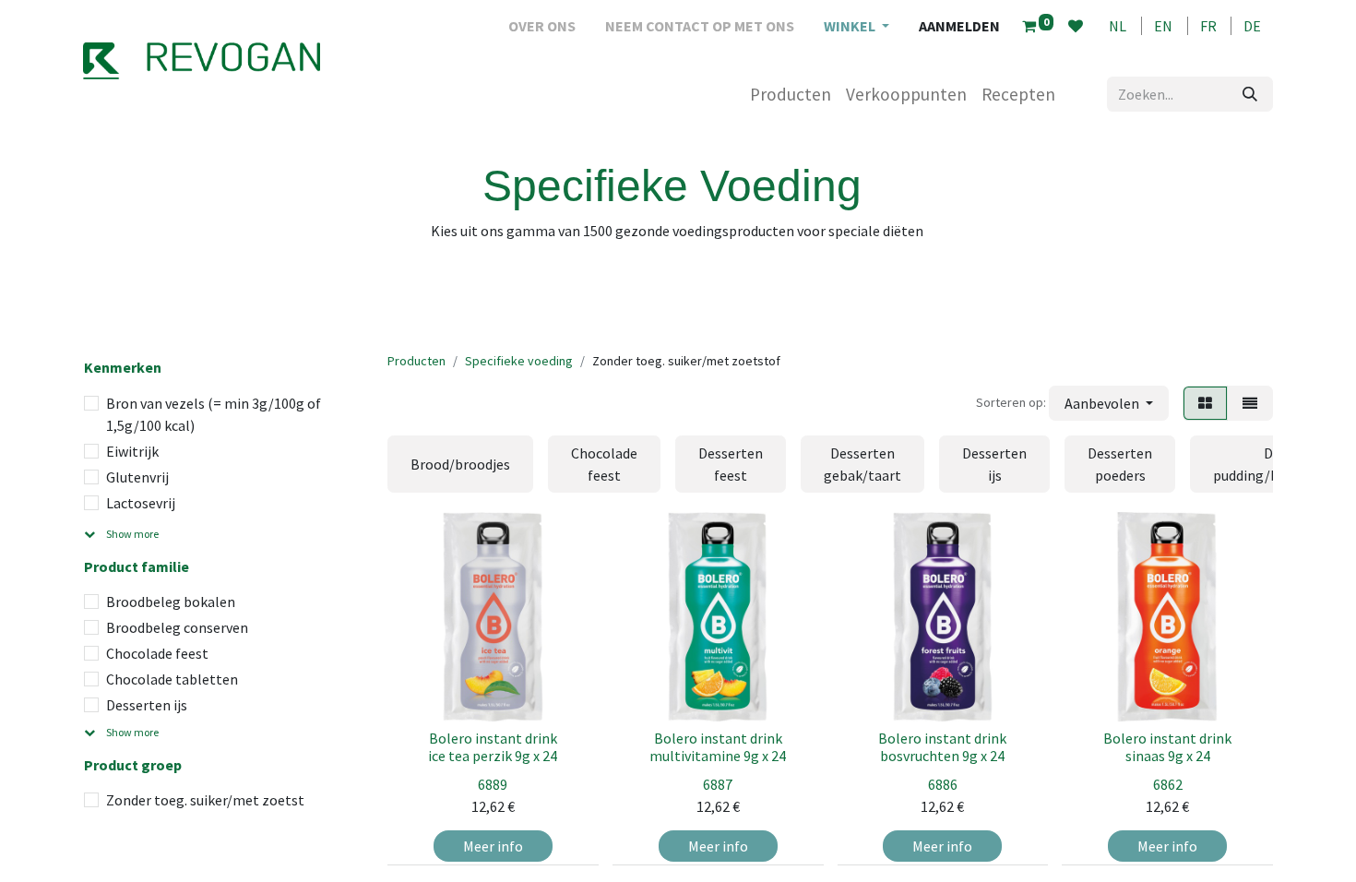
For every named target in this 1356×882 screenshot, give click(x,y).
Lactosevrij (140, 503)
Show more (132, 534)
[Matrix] (1205, 403)
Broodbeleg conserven (177, 627)
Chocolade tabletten (172, 679)
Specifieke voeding (519, 360)
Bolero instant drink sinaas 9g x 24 (1167, 747)
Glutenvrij (137, 477)
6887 (717, 784)
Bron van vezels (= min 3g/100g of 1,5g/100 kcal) (213, 414)
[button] (1109, 403)
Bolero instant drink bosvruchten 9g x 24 (942, 747)
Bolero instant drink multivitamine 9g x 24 (717, 747)
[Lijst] (1250, 403)
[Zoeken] (1250, 94)
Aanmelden (959, 26)
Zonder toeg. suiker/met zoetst (205, 800)
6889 (492, 784)
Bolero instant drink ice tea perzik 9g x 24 (492, 747)
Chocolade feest (157, 653)
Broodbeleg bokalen (170, 601)
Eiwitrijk (132, 451)
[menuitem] (542, 25)
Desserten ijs (146, 705)
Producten (416, 360)
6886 (943, 784)
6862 (1168, 784)
